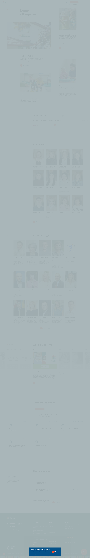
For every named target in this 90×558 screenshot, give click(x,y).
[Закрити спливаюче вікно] (59, 549)
